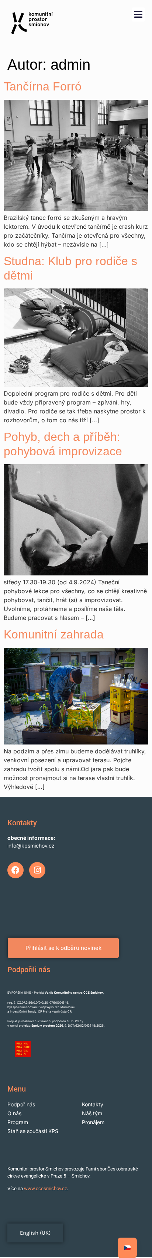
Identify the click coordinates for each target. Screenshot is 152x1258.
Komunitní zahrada (54, 634)
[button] (138, 14)
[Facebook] (15, 870)
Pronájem (93, 1122)
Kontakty (92, 1104)
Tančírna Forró (43, 86)
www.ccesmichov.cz (45, 1188)
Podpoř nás (21, 1104)
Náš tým (92, 1113)
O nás (14, 1113)
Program (17, 1122)
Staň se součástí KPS (32, 1131)
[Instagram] (37, 870)
